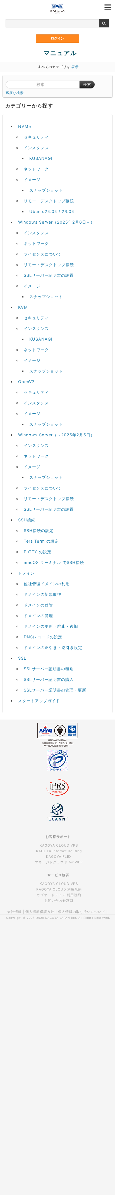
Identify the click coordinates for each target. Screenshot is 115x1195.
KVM (23, 307)
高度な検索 (15, 93)
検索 (87, 84)
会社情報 (14, 912)
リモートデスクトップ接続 (49, 200)
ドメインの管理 (38, 615)
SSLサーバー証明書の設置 (49, 275)
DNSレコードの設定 (43, 636)
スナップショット (46, 190)
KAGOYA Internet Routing (59, 851)
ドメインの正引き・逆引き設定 (53, 647)
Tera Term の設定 (41, 541)
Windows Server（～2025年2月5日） (56, 434)
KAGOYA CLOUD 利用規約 (59, 889)
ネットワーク (36, 169)
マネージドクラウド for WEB (59, 862)
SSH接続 (26, 519)
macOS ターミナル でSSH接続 (54, 562)
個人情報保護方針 (39, 912)
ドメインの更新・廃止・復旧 (51, 626)
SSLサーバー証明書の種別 (49, 668)
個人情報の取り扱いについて (81, 912)
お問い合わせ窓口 (58, 900)
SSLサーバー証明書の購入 (49, 679)
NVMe (24, 126)
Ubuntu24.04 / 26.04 (51, 211)
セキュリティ (36, 137)
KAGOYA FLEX (59, 856)
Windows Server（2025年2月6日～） (56, 222)
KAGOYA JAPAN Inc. (61, 917)
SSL (22, 658)
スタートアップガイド (39, 700)
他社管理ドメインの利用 (47, 583)
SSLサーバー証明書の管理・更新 (55, 690)
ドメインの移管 (38, 605)
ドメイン (26, 573)
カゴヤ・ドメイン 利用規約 (59, 895)
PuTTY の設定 (37, 551)
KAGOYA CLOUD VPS (59, 845)
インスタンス (36, 147)
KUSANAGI (40, 158)
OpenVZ (26, 381)
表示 (75, 67)
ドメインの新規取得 (42, 594)
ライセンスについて (42, 254)
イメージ (32, 179)
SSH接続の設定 (39, 530)
